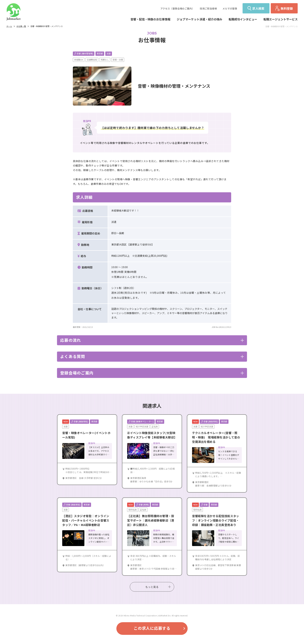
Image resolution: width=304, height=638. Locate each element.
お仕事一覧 (21, 26)
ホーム (9, 26)
